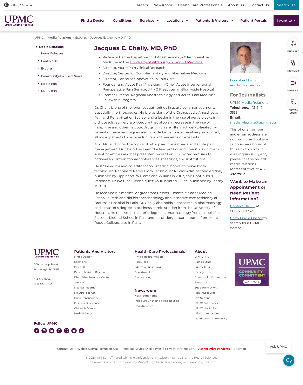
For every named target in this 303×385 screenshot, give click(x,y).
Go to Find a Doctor (246, 218)
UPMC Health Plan (206, 308)
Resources (141, 261)
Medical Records (84, 287)
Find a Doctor (93, 20)
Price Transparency (86, 297)
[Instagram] (44, 331)
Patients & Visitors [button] (212, 20)
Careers (141, 5)
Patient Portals (253, 20)
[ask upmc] (288, 360)
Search (283, 5)
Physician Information (149, 256)
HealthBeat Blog (205, 292)
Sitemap (240, 349)
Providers (293, 70)
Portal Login (293, 111)
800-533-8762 (21, 5)
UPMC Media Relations (249, 103)
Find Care (293, 51)
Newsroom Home (146, 295)
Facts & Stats (203, 261)
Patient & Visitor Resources (91, 272)
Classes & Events (84, 308)
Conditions (122, 20)
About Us (236, 5)
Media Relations (51, 47)
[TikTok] (81, 330)
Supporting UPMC (206, 287)
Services (79, 282)
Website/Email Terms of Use (98, 349)
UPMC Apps (202, 297)
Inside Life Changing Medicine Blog (157, 300)
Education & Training (148, 266)
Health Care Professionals (200, 5)
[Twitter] (66, 330)
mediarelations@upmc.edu (253, 122)
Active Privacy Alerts (214, 349)
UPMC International (207, 313)
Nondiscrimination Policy (211, 318)
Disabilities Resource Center (92, 277)
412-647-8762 (42, 278)
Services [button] (148, 20)
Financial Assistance (87, 303)
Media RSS (49, 91)
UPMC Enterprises (206, 303)
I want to (285, 20)
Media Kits (49, 84)
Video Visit (293, 90)
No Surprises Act (84, 292)
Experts (47, 68)
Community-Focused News (61, 76)
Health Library (83, 313)
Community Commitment (212, 277)
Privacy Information (180, 349)
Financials (201, 282)
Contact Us (259, 5)
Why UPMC (202, 256)
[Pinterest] (59, 331)
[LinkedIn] (51, 331)
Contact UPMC (242, 206)
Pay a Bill (80, 266)
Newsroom (163, 5)
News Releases (52, 53)
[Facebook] (36, 331)
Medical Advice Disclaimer (141, 349)
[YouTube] (74, 331)
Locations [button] (176, 20)
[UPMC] (19, 20)
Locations (80, 261)
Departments (143, 272)
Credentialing (143, 277)
